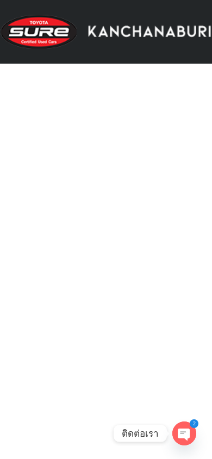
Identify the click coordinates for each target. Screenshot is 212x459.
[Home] (106, 31)
